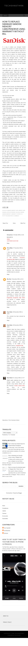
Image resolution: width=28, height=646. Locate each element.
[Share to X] (6, 207)
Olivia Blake (10, 248)
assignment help (19, 345)
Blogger (20, 493)
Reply (8, 243)
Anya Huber (9, 312)
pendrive (4, 212)
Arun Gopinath (7, 528)
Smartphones (5, 508)
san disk (18, 212)
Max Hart (9, 279)
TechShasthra (14, 5)
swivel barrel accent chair (12, 240)
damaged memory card (12, 210)
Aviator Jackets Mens (20, 385)
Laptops (4, 510)
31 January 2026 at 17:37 (18, 377)
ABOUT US (5, 616)
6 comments (16, 215)
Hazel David (10, 377)
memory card (22, 210)
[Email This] (3, 207)
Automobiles (5, 518)
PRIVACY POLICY (7, 622)
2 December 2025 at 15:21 (17, 279)
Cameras (4, 513)
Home (14, 223)
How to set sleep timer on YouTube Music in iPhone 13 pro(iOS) (14, 542)
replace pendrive (11, 212)
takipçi (8, 239)
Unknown (6, 533)
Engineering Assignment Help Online (16, 297)
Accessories (5, 516)
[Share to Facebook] (7, 207)
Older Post (22, 223)
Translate (13, 434)
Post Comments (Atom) (14, 420)
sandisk (22, 212)
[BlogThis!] (4, 207)
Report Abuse (8, 499)
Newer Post (5, 223)
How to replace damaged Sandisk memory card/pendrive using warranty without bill (13, 27)
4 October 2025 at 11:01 (18, 234)
